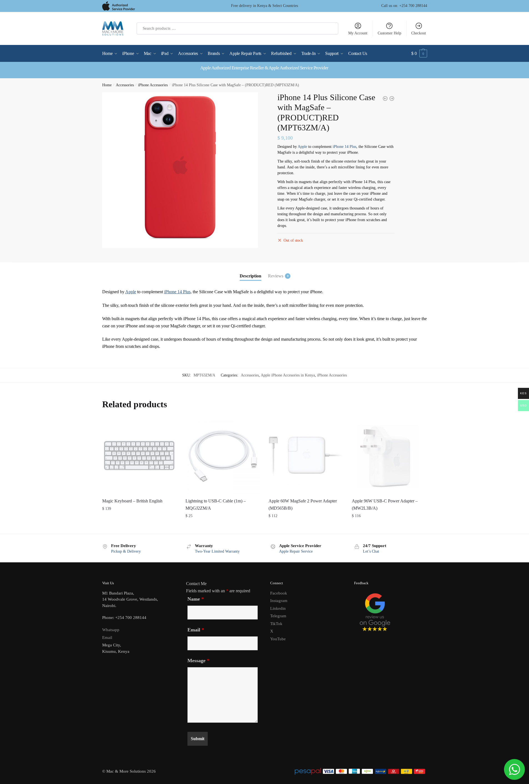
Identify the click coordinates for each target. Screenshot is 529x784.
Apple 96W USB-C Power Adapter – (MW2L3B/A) (385, 504)
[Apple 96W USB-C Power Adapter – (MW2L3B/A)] (389, 456)
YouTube (278, 639)
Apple (302, 147)
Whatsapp (110, 630)
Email (107, 637)
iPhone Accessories (153, 85)
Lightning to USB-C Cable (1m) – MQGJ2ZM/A (215, 504)
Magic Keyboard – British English (132, 501)
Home (107, 85)
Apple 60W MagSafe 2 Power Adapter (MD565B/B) (303, 504)
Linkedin (278, 608)
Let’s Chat (371, 551)
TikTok (276, 623)
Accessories (125, 85)
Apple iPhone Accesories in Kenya (288, 375)
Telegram (278, 616)
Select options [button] (139, 527)
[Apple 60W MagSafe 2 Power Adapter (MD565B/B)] (306, 456)
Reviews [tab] (275, 276)
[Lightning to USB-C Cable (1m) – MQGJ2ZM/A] (222, 456)
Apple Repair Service (296, 551)
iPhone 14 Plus (344, 147)
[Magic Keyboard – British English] (139, 456)
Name (195, 599)
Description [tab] (250, 276)
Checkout (418, 33)
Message (198, 660)
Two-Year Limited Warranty (217, 551)
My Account (357, 33)
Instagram (278, 600)
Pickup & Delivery (126, 551)
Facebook (278, 593)
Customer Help (389, 33)
